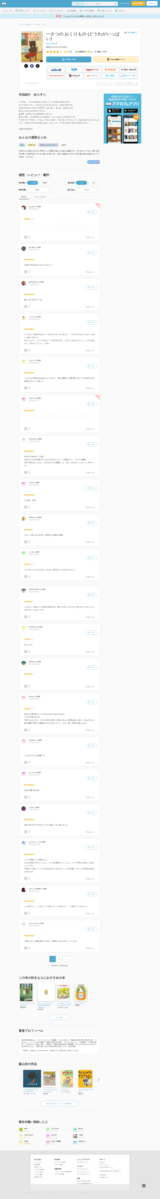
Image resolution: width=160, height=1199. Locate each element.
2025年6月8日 (34, 485)
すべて (23, 197)
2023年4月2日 (34, 209)
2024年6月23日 (34, 554)
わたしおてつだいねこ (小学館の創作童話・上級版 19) (45, 1005)
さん (32, 206)
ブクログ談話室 (39, 1169)
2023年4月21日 (34, 699)
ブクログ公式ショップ (84, 1174)
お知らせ (102, 1162)
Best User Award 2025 (83, 1181)
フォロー (92, 212)
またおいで (64, 1089)
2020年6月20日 (34, 319)
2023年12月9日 (34, 629)
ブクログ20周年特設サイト (85, 1183)
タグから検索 (58, 1164)
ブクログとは (124, 3)
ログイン (152, 3)
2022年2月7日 (34, 810)
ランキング (37, 1162)
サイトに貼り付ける (32, 83)
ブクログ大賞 (38, 1172)
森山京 (48, 43)
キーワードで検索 (59, 1162)
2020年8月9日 (34, 284)
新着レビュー (38, 1167)
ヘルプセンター (104, 1164)
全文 (93, 183)
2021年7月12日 (34, 891)
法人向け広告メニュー (106, 1167)
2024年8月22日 (34, 520)
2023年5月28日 (34, 664)
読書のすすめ (38, 1177)
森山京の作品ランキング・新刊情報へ (59, 1104)
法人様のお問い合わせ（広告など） (110, 1171)
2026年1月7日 (34, 401)
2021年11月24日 (34, 844)
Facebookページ (104, 1177)
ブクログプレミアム (83, 1171)
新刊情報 (37, 1164)
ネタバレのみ (40, 197)
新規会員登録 (138, 3)
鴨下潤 (54, 43)
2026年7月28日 (34, 363)
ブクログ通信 (38, 1174)
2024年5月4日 (34, 592)
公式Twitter (102, 1175)
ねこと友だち (79, 1003)
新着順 (44, 183)
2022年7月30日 (34, 775)
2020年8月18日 (34, 926)
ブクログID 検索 (59, 1174)
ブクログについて (82, 1162)
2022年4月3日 (34, 250)
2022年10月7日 (34, 742)
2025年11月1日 (34, 441)
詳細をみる (90, 237)
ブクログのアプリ (82, 1169)
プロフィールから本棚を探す (63, 1171)
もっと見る (92, 162)
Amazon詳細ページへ (117, 59)
